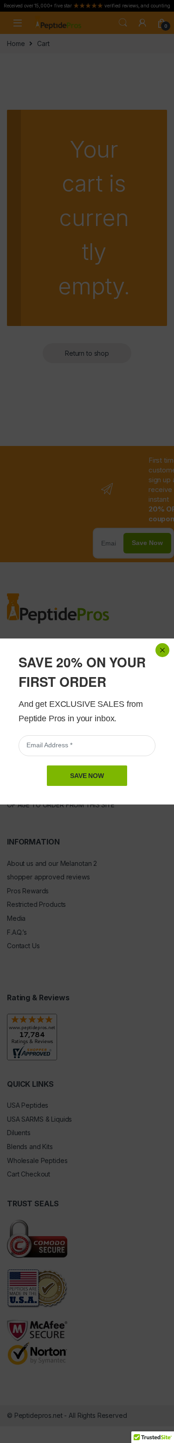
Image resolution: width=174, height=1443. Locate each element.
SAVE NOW (87, 775)
